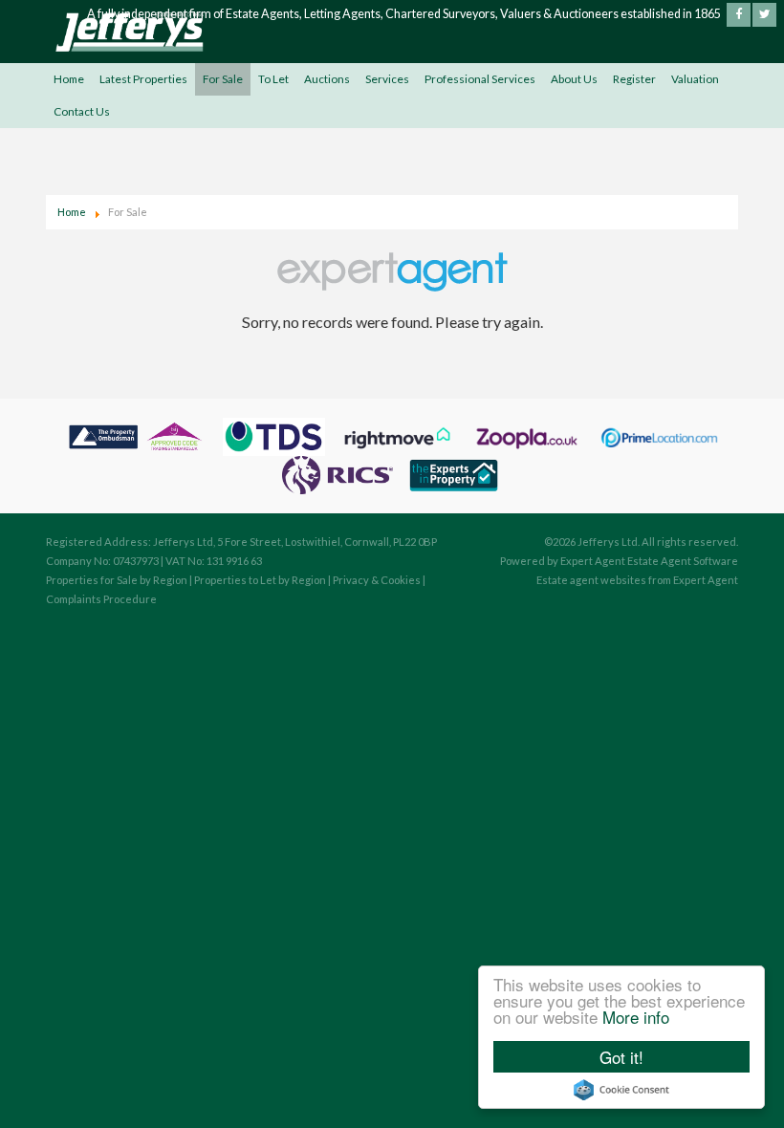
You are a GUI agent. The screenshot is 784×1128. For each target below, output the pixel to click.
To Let (273, 79)
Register (634, 79)
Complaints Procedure (101, 599)
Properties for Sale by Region (116, 580)
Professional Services (480, 79)
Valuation (695, 79)
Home (69, 79)
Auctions (327, 79)
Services (387, 79)
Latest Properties (143, 79)
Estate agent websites (591, 580)
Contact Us (82, 111)
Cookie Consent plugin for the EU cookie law (621, 1089)
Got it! (621, 1057)
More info (635, 1017)
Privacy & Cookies (377, 580)
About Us (574, 79)
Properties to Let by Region (260, 580)
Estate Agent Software (682, 560)
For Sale (223, 79)
